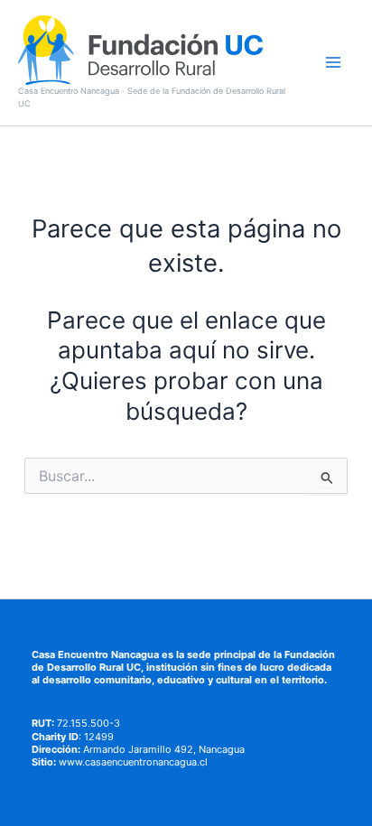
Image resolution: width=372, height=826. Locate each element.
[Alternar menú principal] (333, 62)
